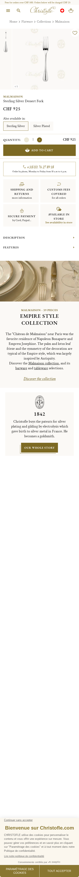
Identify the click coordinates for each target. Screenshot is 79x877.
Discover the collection (39, 378)
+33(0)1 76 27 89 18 (40, 167)
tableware (41, 368)
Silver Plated (41, 126)
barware (21, 368)
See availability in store (58, 222)
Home (13, 22)
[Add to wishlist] (75, 33)
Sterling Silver (16, 126)
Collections (44, 22)
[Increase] (39, 139)
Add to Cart (42, 150)
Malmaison (62, 22)
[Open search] (19, 11)
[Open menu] (8, 11)
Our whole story (39, 447)
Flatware (27, 22)
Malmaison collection (43, 363)
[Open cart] (71, 11)
